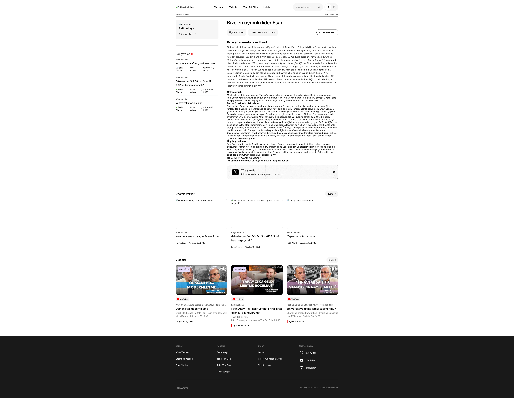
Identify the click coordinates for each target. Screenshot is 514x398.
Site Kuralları (264, 365)
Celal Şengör (223, 371)
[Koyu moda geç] (331, 7)
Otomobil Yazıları (184, 358)
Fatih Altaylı (222, 352)
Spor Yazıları (182, 365)
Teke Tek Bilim (250, 7)
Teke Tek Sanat (224, 365)
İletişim (267, 7)
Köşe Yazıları (182, 352)
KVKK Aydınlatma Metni (270, 358)
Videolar (233, 7)
